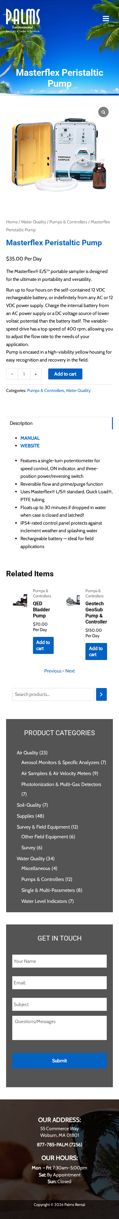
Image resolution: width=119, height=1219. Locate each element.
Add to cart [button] (43, 645)
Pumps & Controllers (68, 222)
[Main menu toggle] (106, 19)
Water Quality (33, 222)
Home (12, 222)
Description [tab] (21, 423)
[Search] (101, 694)
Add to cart (65, 374)
